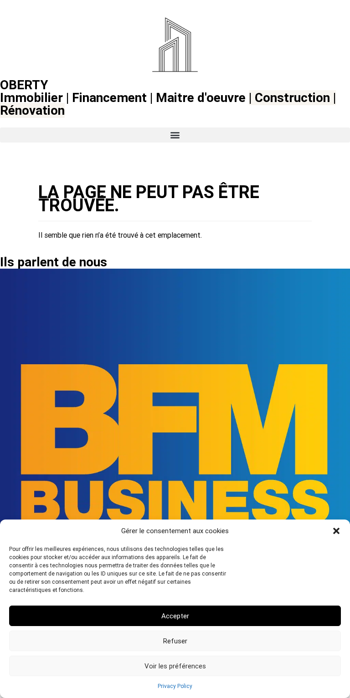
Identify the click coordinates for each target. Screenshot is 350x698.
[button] (336, 530)
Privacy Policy (175, 686)
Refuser (175, 641)
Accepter (175, 616)
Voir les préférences (175, 666)
